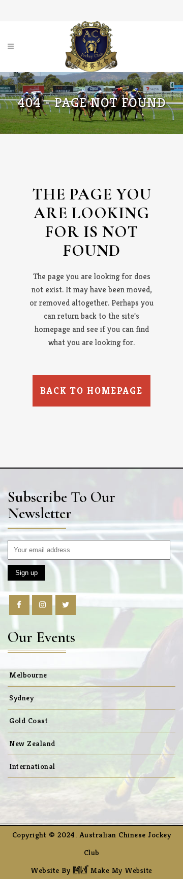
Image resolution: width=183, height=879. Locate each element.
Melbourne (28, 675)
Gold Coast (28, 720)
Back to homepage (91, 390)
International (32, 766)
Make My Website (120, 870)
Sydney (21, 697)
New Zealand (32, 743)
